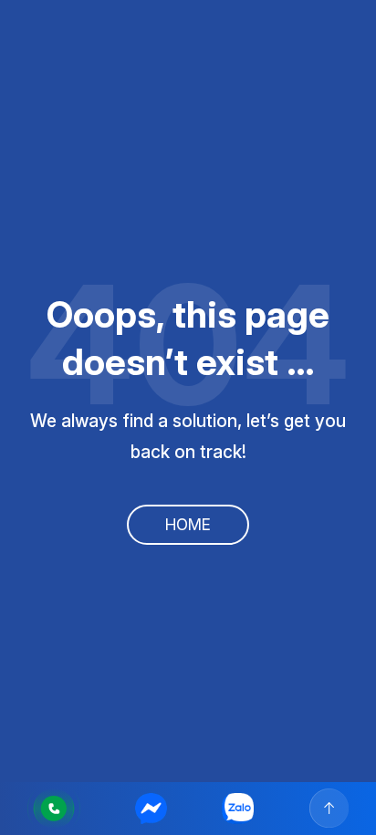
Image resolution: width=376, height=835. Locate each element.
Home (188, 524)
